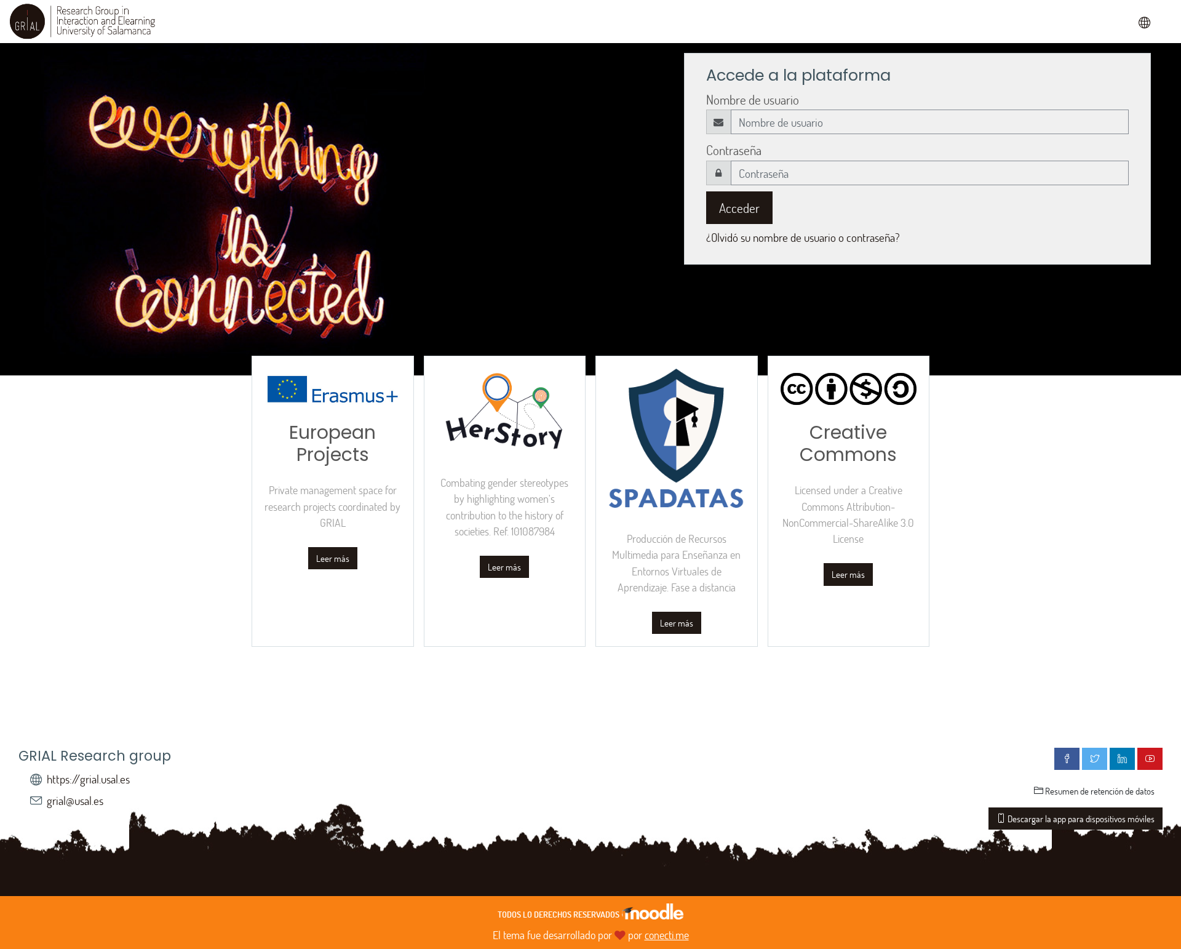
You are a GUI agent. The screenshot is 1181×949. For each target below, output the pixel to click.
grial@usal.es (75, 800)
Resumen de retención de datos (1099, 791)
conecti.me (667, 934)
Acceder (739, 207)
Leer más (332, 558)
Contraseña (733, 150)
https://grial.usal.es (88, 779)
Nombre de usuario (752, 99)
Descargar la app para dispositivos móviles (1080, 818)
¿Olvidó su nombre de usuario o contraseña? (803, 237)
